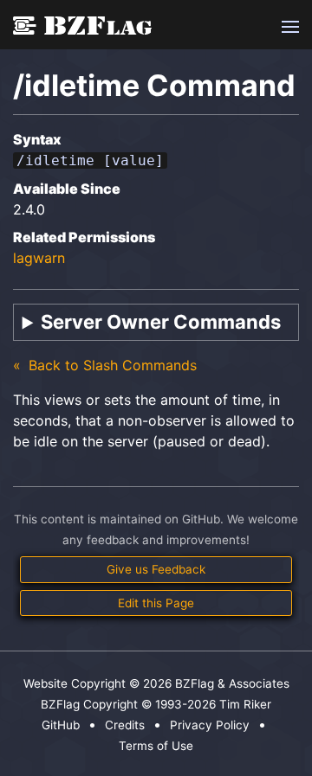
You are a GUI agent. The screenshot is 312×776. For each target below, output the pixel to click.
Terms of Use (156, 746)
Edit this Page (156, 603)
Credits (125, 725)
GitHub (61, 725)
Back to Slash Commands (110, 365)
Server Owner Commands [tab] (161, 322)
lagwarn (39, 257)
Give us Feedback (156, 569)
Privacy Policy (210, 725)
